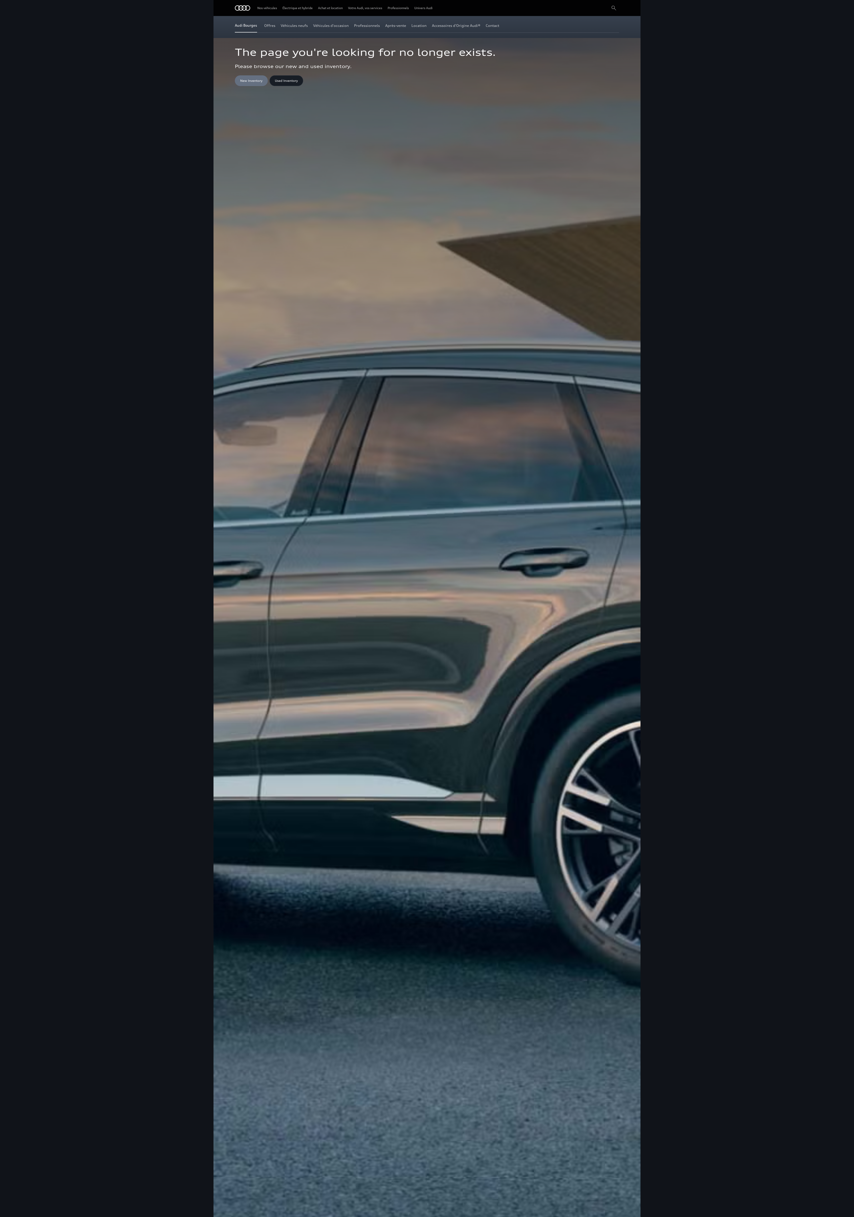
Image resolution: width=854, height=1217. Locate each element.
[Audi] (242, 8)
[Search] (613, 8)
